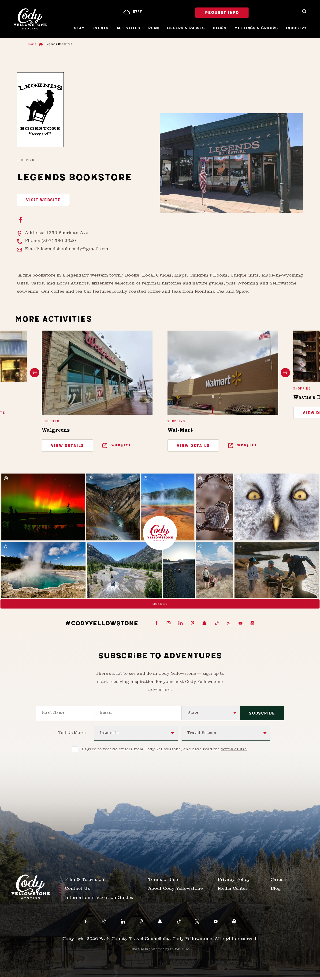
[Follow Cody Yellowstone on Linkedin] (180, 624)
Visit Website (43, 200)
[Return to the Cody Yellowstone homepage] (30, 18)
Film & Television (84, 880)
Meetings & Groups (256, 28)
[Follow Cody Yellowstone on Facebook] (156, 624)
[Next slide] (285, 372)
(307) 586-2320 (58, 241)
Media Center (232, 889)
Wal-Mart (180, 430)
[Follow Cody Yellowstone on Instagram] (168, 624)
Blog (276, 889)
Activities (128, 28)
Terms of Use (163, 880)
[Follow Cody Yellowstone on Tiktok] (216, 624)
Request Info (222, 12)
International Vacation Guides (99, 898)
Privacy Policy (234, 880)
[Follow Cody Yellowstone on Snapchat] (204, 624)
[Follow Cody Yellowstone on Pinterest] (192, 624)
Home (32, 44)
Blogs (219, 28)
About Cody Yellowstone (175, 889)
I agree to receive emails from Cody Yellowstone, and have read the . (165, 749)
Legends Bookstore (58, 44)
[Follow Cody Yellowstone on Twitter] (228, 624)
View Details (67, 445)
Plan (153, 28)
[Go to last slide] (34, 372)
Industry (296, 28)
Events (100, 28)
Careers (279, 880)
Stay (79, 28)
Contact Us (77, 889)
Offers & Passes (186, 28)
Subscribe (262, 713)
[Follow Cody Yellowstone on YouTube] (240, 624)
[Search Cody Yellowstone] (304, 11)
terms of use (234, 749)
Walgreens (56, 430)
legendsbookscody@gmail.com (75, 249)
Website (120, 445)
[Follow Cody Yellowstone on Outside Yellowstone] (252, 624)
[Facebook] (20, 220)
